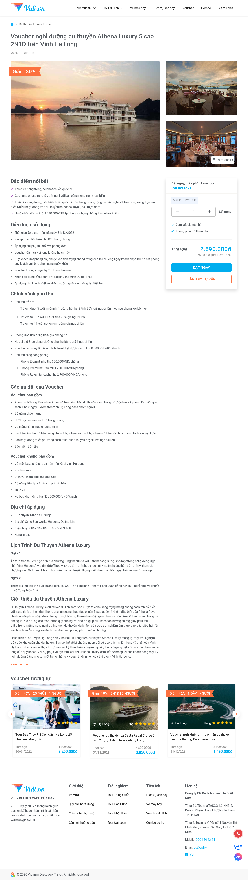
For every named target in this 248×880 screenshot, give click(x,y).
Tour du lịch (111, 8)
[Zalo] (238, 846)
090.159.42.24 (181, 188)
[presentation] (12, 714)
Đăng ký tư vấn (201, 279)
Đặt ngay (201, 268)
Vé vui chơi (226, 8)
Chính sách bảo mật (82, 813)
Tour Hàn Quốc (117, 804)
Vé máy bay (138, 8)
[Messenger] (238, 857)
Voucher (188, 8)
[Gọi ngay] (238, 833)
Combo (206, 8)
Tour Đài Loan (117, 823)
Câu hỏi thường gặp (82, 823)
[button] (85, 664)
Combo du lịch (155, 823)
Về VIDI (74, 795)
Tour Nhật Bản (117, 813)
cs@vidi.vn (201, 847)
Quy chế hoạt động (81, 804)
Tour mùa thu (83, 8)
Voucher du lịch (156, 813)
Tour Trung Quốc (118, 795)
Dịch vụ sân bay (164, 8)
